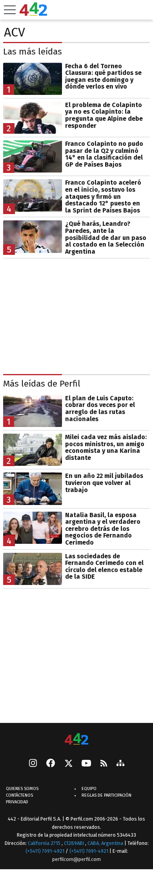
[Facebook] (50, 764)
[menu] (10, 9)
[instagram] (33, 763)
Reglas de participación (106, 795)
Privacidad (17, 802)
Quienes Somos (22, 788)
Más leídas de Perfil (41, 383)
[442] (76, 739)
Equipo (89, 788)
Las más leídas (32, 51)
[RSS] (103, 764)
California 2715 (45, 843)
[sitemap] (120, 764)
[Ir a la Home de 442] (33, 13)
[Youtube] (86, 764)
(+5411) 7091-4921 (45, 851)
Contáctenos (19, 795)
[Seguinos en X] (68, 763)
